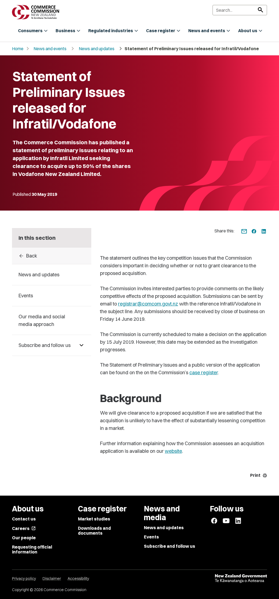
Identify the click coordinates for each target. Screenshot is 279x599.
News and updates (96, 48)
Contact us (24, 519)
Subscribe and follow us (169, 546)
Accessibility (78, 578)
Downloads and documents (94, 530)
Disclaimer (52, 578)
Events (151, 537)
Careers (24, 528)
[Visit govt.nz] (241, 578)
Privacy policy (24, 578)
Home (17, 48)
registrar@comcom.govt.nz (148, 304)
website (173, 451)
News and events (50, 48)
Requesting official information (32, 549)
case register (203, 372)
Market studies (94, 519)
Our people (24, 537)
